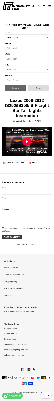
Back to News (29, 244)
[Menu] (49, 6)
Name (4, 188)
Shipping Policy (10, 281)
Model (8, 43)
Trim (7, 65)
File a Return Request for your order (19, 312)
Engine (8, 75)
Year (7, 54)
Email (4, 198)
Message (5, 209)
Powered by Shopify (35, 392)
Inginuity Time (23, 392)
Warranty (8, 295)
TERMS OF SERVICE (14, 274)
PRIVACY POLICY (12, 267)
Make (7, 33)
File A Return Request (13, 288)
